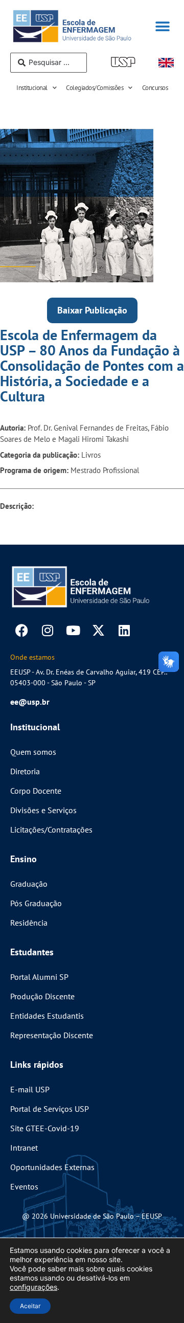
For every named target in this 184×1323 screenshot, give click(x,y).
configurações (33, 1287)
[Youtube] (72, 630)
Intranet (24, 1147)
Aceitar (30, 1306)
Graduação (29, 884)
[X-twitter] (98, 630)
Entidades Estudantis (47, 1016)
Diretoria (25, 771)
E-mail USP (30, 1089)
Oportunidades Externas (52, 1167)
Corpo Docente (35, 791)
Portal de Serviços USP (49, 1109)
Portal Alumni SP (39, 977)
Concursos (155, 87)
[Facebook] (21, 630)
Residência (29, 922)
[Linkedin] (123, 630)
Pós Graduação (36, 903)
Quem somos (33, 752)
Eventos (24, 1186)
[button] (162, 26)
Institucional (32, 87)
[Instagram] (47, 630)
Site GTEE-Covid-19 (44, 1128)
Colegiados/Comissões (94, 87)
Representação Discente (51, 1035)
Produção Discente (42, 996)
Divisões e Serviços (43, 810)
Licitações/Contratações (51, 829)
